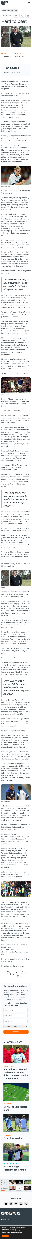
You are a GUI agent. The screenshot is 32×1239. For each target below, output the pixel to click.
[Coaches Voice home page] (5, 3)
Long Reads (6, 10)
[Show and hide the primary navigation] (29, 3)
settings (19, 1232)
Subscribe (16, 1032)
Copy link (8, 15)
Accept (5, 1236)
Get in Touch (5, 1219)
